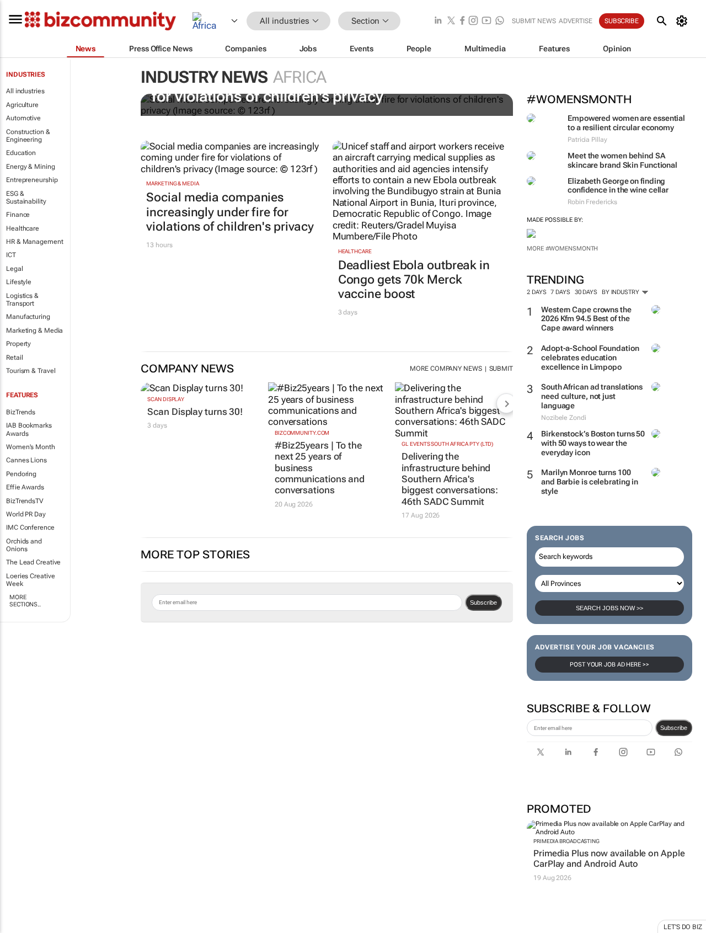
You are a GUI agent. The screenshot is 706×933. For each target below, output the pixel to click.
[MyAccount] (683, 21)
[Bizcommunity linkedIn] (438, 21)
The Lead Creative (33, 562)
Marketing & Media (34, 330)
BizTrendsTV (25, 501)
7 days (560, 292)
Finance (18, 214)
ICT (11, 255)
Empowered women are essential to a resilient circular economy (626, 123)
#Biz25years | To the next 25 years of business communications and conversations (320, 468)
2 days (536, 292)
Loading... (21, 926)
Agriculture (22, 105)
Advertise (575, 21)
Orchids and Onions (24, 545)
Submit (501, 368)
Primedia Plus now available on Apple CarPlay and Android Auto (608, 858)
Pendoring (21, 474)
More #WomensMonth (562, 248)
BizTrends (20, 412)
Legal (14, 269)
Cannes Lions (26, 460)
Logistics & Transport (22, 299)
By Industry (621, 292)
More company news (446, 368)
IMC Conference (30, 527)
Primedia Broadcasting (566, 841)
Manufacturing (28, 317)
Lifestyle (18, 282)
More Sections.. (25, 601)
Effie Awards (25, 487)
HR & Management (34, 242)
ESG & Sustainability (26, 197)
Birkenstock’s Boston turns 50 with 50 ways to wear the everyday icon (593, 443)
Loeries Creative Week (30, 580)
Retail (14, 357)
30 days (586, 292)
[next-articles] (506, 403)
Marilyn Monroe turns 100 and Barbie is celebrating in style (589, 481)
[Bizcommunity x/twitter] (451, 21)
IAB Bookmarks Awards (29, 429)
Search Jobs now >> (609, 608)
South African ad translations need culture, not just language (592, 396)
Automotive (23, 118)
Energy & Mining (30, 166)
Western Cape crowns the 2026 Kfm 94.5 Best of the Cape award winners (586, 319)
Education (21, 153)
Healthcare (22, 228)
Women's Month (30, 447)
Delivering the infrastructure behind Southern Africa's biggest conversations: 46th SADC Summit (450, 479)
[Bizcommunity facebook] (462, 21)
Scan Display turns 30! (195, 411)
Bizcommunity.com (302, 433)
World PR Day (26, 514)
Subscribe (673, 727)
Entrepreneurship (31, 180)
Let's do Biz (683, 927)
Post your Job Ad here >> (609, 664)
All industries (25, 91)
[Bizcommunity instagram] (473, 21)
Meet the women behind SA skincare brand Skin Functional (622, 160)
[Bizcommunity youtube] (486, 21)
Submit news (534, 21)
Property (18, 344)
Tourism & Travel (30, 371)
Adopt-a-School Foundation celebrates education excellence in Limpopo (590, 357)
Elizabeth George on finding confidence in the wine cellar (618, 186)
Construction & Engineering (28, 135)
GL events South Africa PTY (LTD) (447, 444)
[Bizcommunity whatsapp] (499, 21)
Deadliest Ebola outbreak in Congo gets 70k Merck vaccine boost (414, 279)
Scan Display (165, 399)
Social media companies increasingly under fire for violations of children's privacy (230, 211)
